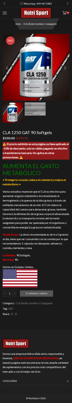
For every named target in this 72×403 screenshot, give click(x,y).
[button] (4, 3)
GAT (10, 308)
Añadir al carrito (37, 293)
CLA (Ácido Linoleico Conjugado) (40, 24)
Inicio (18, 24)
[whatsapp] (15, 314)
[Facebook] (12, 314)
